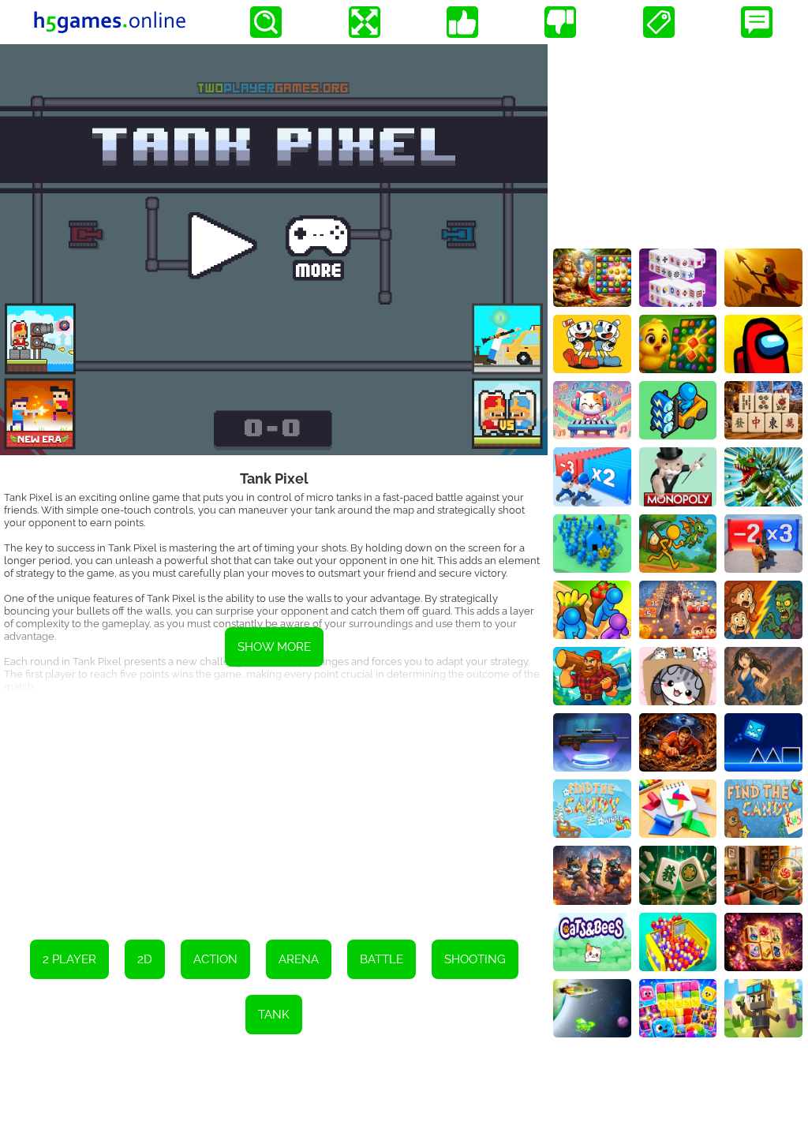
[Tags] (659, 22)
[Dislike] (560, 22)
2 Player (69, 959)
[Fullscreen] (364, 22)
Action (215, 959)
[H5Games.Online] (110, 22)
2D (144, 959)
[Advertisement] (274, 805)
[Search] (266, 22)
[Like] (462, 22)
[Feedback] (756, 22)
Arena (299, 959)
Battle (381, 959)
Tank (274, 1014)
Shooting (475, 959)
